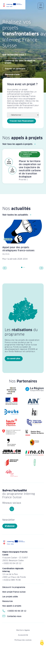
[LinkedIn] (12, 509)
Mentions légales (23, 630)
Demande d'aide (12, 74)
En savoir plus (13, 358)
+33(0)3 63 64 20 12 (16, 611)
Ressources (7, 601)
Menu (40, 7)
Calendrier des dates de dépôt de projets (20, 61)
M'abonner (10, 526)
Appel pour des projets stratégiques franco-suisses (18, 249)
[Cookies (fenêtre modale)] (42, 643)
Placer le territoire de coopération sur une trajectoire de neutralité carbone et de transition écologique (30, 169)
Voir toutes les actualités (15, 215)
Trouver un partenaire (15, 68)
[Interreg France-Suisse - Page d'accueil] (13, 5)
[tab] (21, 267)
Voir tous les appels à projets (17, 144)
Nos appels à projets (11, 606)
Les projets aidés (10, 596)
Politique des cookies (23, 640)
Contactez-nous (14, 616)
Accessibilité (23, 635)
